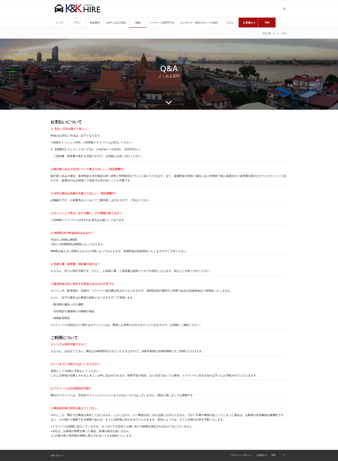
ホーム (276, 33)
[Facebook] (284, 9)
